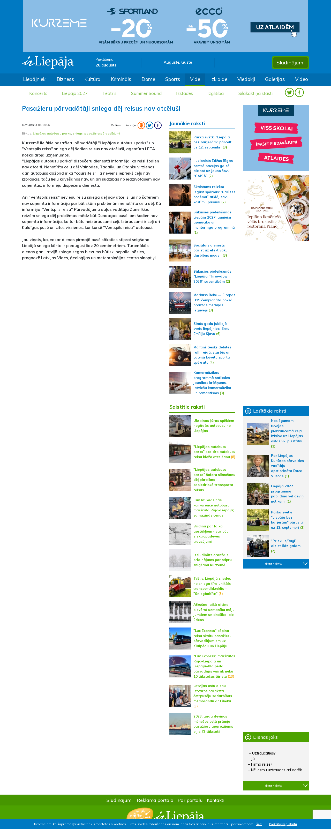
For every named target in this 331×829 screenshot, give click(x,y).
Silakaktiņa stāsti (255, 93)
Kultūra (92, 79)
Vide (195, 79)
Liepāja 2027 (75, 93)
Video (301, 79)
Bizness (65, 79)
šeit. (259, 824)
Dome (148, 79)
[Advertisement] (92, 301)
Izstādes (184, 93)
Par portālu (190, 800)
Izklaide (218, 79)
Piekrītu (275, 824)
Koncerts (38, 93)
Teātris (109, 93)
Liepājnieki (35, 79)
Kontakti (215, 800)
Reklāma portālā (155, 800)
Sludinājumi (290, 62)
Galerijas (275, 79)
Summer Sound (146, 93)
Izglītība (215, 93)
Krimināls (121, 79)
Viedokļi (246, 79)
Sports (172, 79)
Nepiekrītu (289, 824)
